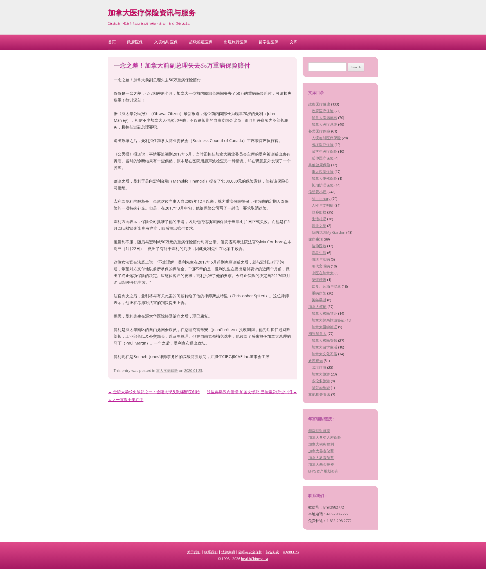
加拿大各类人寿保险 (324, 437)
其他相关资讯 (319, 394)
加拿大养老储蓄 (321, 450)
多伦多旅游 (321, 380)
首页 (112, 41)
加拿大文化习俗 (324, 353)
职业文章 (319, 225)
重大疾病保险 (167, 370)
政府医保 (135, 41)
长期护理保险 (323, 185)
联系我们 (211, 552)
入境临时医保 (166, 41)
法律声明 (228, 552)
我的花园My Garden (328, 232)
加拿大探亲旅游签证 (328, 320)
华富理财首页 (319, 430)
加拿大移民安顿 (324, 340)
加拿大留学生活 (324, 347)
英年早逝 (319, 299)
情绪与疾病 (321, 259)
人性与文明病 (323, 205)
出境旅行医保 (236, 41)
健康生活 (315, 239)
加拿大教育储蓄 (321, 457)
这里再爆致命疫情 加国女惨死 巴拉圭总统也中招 (252, 391)
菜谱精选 (319, 279)
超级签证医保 (201, 41)
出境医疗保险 (323, 144)
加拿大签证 (317, 306)
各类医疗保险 (319, 131)
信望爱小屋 (317, 191)
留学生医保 (268, 41)
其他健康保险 (319, 164)
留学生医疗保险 (324, 151)
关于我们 (194, 552)
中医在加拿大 (323, 272)
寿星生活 (319, 252)
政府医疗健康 (319, 104)
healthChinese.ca (254, 558)
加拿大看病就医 (324, 117)
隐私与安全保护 (250, 552)
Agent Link (291, 552)
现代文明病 (321, 266)
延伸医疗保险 (323, 158)
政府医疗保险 (323, 110)
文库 (294, 41)
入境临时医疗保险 (326, 137)
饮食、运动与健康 (326, 286)
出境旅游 (319, 367)
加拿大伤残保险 (324, 178)
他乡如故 (319, 212)
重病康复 (319, 293)
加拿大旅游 (321, 374)
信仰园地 (319, 245)
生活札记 (319, 218)
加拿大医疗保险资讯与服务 (152, 13)
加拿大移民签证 (324, 313)
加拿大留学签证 (324, 326)
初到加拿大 (317, 333)
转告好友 (272, 552)
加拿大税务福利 (321, 444)
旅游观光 (315, 360)
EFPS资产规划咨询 (323, 471)
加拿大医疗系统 (324, 124)
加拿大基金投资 (321, 464)
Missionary (321, 198)
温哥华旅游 (321, 387)
